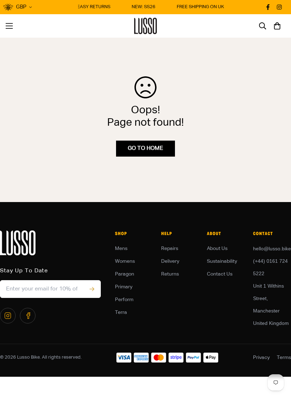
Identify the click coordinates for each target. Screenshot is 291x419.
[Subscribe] (91, 289)
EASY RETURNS (92, 7)
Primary (123, 286)
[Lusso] (145, 26)
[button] (277, 26)
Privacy (261, 357)
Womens (125, 261)
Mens (121, 248)
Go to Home (145, 148)
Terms (284, 357)
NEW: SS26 (142, 7)
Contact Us (219, 274)
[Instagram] (8, 315)
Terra (121, 312)
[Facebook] (27, 315)
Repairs (169, 248)
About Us (217, 248)
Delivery (170, 261)
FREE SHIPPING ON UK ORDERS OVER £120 (221, 7)
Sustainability (222, 261)
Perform (124, 299)
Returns (170, 274)
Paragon (124, 274)
